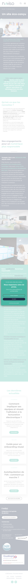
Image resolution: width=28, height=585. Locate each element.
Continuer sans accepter (14, 303)
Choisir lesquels (14, 295)
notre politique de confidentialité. (16, 290)
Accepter (14, 299)
